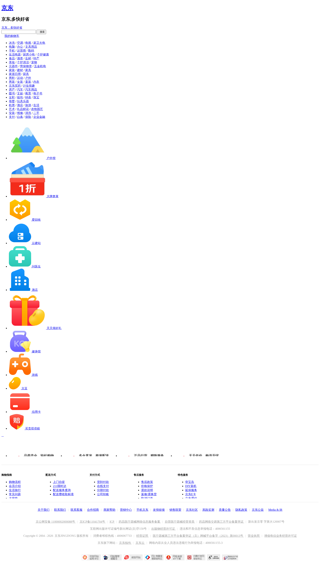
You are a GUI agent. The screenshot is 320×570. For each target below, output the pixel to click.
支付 (12, 116)
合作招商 (93, 509)
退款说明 (147, 490)
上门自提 (59, 482)
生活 (36, 105)
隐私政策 (241, 509)
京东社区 (192, 509)
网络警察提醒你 (112, 557)
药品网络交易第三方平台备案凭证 (221, 521)
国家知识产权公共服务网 (230, 557)
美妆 (12, 62)
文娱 (20, 93)
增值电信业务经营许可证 (280, 535)
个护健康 (43, 54)
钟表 (28, 97)
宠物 (34, 62)
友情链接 (159, 509)
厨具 (26, 74)
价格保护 (147, 486)
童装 (28, 81)
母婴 (12, 101)
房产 (12, 89)
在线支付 (103, 486)
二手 (36, 113)
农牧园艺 (37, 109)
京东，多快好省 (11, 27)
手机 (12, 50)
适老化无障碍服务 (213, 557)
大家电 (13, 498)
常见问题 (15, 494)
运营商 (21, 50)
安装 (12, 113)
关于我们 (43, 509)
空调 (20, 42)
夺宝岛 (189, 482)
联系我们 (60, 509)
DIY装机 (190, 486)
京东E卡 (190, 494)
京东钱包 (125, 542)
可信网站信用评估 (91, 557)
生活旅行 (15, 490)
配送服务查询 (62, 490)
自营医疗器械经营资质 (180, 521)
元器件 (13, 66)
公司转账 (103, 494)
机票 (12, 105)
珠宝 (36, 97)
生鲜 (28, 58)
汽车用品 (31, 89)
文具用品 (31, 46)
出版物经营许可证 (163, 528)
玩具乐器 (23, 101)
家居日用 (15, 74)
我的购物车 (11, 35)
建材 (20, 70)
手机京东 (142, 509)
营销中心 (126, 509)
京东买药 (15, 85)
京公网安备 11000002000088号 (56, 521)
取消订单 (147, 498)
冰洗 (12, 42)
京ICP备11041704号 (93, 521)
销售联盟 (175, 509)
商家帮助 (109, 509)
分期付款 (103, 490)
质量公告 (225, 509)
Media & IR (275, 509)
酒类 (20, 58)
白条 (20, 116)
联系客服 (76, 509)
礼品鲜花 (23, 109)
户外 (28, 77)
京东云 (140, 542)
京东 (7, 7)
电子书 (37, 93)
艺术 (12, 109)
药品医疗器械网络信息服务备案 (140, 521)
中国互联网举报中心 (154, 557)
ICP (112, 521)
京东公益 (258, 509)
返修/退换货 (149, 494)
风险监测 (208, 509)
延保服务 (191, 490)
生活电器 (15, 54)
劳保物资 (26, 66)
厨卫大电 (39, 42)
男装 (12, 81)
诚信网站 (133, 557)
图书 (12, 93)
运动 (20, 77)
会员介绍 (15, 486)
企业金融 (39, 116)
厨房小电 (29, 54)
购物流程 (15, 482)
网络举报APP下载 (174, 557)
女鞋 (12, 97)
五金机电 (40, 66)
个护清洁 (23, 62)
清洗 (28, 113)
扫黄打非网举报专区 (195, 557)
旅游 (28, 105)
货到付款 (103, 482)
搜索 (41, 31)
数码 (31, 50)
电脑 (12, 46)
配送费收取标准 (63, 494)
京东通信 (191, 498)
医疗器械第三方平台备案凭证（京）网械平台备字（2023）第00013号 (198, 535)
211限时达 (59, 486)
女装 (20, 81)
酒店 (20, 105)
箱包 (20, 97)
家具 (28, 70)
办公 (20, 46)
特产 (36, 58)
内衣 (36, 81)
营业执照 (254, 535)
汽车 (20, 89)
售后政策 (147, 482)
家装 (12, 70)
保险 (28, 116)
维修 (20, 113)
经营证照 (142, 535)
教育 (28, 93)
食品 (12, 58)
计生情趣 (29, 85)
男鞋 (12, 77)
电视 (28, 42)
